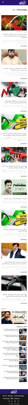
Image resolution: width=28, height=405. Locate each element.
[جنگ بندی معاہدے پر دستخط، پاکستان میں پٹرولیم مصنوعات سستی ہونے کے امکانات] (14, 22)
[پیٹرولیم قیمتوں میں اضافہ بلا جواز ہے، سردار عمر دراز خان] (14, 57)
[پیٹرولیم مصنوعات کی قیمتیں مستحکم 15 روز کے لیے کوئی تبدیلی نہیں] (14, 283)
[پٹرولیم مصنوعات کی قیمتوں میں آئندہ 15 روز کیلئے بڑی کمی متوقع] (14, 154)
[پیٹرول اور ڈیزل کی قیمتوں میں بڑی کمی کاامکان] (14, 218)
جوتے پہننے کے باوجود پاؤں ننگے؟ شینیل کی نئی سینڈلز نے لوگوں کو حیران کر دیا (10, 329)
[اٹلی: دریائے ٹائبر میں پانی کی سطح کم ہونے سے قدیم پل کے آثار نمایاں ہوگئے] (23, 379)
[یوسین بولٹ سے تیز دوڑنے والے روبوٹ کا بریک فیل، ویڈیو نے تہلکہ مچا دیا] (23, 367)
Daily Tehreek (16, 403)
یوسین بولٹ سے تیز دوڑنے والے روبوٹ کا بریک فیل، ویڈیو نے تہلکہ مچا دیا (10, 366)
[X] (9, 401)
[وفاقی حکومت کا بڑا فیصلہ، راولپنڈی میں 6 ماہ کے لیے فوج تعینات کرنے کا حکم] (23, 343)
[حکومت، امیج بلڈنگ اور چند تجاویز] (14, 187)
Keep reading (24, 46)
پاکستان (25, 32)
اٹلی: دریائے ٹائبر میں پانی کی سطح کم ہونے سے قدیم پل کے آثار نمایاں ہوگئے (10, 378)
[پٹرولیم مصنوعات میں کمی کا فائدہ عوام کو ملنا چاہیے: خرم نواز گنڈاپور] (14, 250)
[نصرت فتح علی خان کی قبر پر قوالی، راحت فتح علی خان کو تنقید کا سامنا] (23, 373)
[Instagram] (15, 401)
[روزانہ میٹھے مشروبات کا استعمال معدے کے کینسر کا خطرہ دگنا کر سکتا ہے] (23, 337)
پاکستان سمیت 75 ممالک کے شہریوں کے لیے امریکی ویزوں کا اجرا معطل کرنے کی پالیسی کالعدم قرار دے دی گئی (10, 349)
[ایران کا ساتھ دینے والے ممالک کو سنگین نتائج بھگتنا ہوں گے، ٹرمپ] (23, 361)
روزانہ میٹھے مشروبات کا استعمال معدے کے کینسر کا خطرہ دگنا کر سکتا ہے (10, 335)
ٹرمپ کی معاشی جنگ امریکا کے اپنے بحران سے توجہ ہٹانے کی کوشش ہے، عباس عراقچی (10, 355)
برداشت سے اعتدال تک (21, 327)
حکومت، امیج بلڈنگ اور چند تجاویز (15, 198)
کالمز (25, 196)
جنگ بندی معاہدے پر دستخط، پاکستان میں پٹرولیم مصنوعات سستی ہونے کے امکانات (15, 35)
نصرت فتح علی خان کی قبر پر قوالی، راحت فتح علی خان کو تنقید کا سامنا (11, 372)
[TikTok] (11, 401)
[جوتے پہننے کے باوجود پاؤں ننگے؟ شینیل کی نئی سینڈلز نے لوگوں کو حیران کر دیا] (23, 331)
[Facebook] (18, 401)
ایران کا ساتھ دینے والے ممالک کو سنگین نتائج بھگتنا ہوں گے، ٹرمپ (11, 360)
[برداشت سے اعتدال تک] (14, 317)
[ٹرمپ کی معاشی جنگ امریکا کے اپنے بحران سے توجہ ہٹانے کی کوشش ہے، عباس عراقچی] (23, 355)
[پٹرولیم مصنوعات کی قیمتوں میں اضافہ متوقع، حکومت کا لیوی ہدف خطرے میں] (14, 122)
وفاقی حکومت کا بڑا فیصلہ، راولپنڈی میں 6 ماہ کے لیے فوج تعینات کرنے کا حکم (10, 342)
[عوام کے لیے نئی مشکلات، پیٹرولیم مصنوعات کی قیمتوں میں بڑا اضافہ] (14, 89)
